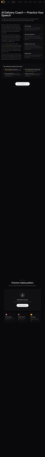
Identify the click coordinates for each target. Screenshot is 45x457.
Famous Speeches (14, 2)
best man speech (9, 45)
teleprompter (30, 70)
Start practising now (21, 83)
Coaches (40, 1)
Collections (20, 1)
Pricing (35, 1)
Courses (25, 1)
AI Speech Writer (8, 70)
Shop (30, 1)
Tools (9, 1)
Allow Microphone (22, 305)
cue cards (33, 74)
